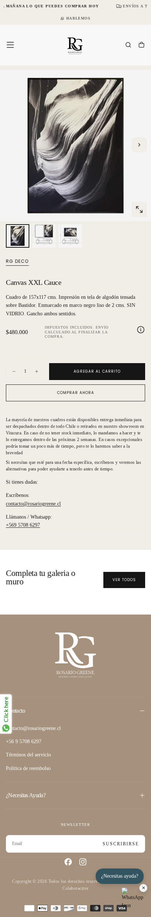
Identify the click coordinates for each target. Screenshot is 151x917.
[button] (10, 44)
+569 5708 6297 (23, 525)
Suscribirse (121, 843)
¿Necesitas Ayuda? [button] (25, 795)
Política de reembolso (28, 768)
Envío (102, 327)
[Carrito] (141, 45)
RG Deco (17, 261)
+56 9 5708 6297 (23, 741)
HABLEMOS (78, 18)
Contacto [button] (15, 711)
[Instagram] (82, 861)
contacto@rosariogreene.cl (33, 503)
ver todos (124, 580)
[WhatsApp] (133, 899)
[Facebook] (68, 861)
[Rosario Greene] (75, 654)
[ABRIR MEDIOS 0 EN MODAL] (139, 209)
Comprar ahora (75, 392)
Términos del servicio (28, 754)
